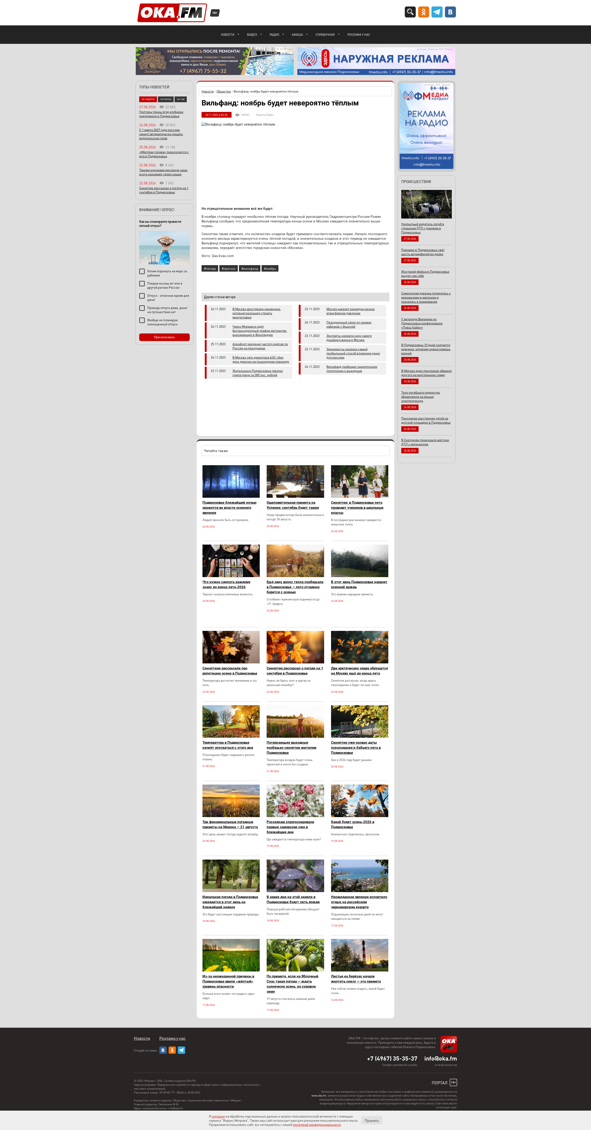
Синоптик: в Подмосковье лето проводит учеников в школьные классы (357, 508)
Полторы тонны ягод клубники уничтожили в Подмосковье (161, 114)
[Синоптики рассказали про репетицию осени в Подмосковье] (231, 662)
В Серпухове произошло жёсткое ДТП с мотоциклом (425, 442)
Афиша (297, 34)
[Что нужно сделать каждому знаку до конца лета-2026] (231, 576)
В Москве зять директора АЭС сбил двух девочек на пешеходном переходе (260, 359)
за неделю (148, 99)
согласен (218, 1116)
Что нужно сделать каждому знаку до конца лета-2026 (226, 584)
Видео (252, 34)
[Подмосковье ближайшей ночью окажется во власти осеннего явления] (231, 496)
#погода (210, 268)
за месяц (165, 99)
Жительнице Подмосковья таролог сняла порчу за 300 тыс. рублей (257, 373)
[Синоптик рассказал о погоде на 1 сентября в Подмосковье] (295, 662)
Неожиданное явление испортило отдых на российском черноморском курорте (359, 902)
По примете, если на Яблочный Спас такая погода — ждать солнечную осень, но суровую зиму (292, 984)
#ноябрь (270, 268)
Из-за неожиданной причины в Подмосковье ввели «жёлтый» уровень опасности (228, 981)
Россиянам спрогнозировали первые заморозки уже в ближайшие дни (290, 827)
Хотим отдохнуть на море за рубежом (167, 273)
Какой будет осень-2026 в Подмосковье (352, 824)
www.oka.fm (318, 1095)
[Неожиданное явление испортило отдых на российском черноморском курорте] (359, 891)
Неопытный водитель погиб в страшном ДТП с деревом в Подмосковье (422, 228)
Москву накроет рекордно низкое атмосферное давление (350, 311)
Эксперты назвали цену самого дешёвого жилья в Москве (349, 337)
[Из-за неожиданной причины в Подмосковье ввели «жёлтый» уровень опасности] (231, 970)
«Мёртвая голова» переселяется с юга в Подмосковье (164, 154)
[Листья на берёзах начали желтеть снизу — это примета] (359, 970)
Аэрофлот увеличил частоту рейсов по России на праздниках (260, 346)
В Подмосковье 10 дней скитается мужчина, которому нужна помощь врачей (425, 349)
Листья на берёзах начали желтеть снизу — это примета (356, 978)
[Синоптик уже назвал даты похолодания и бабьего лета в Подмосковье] (359, 736)
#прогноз (228, 268)
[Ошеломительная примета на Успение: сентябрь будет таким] (295, 496)
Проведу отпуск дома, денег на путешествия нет (167, 310)
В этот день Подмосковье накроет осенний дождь (359, 584)
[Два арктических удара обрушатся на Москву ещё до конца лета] (359, 662)
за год (180, 99)
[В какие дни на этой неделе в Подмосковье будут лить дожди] (295, 891)
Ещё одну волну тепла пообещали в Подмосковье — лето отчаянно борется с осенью (295, 587)
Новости (227, 34)
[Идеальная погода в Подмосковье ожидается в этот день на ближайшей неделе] (231, 891)
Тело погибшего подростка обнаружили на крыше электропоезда (420, 396)
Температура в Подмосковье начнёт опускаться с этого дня (227, 745)
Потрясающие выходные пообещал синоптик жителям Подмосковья (291, 747)
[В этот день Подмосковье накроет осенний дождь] (359, 576)
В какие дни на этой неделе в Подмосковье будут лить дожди (293, 899)
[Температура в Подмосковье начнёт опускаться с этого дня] (231, 736)
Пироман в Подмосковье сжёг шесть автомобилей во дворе (423, 252)
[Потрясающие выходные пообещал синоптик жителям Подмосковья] (295, 736)
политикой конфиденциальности (317, 1124)
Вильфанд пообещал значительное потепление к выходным (351, 368)
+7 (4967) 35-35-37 (392, 1058)
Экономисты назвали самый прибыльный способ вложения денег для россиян (353, 353)
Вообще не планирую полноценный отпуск (162, 322)
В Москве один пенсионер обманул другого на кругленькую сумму (426, 373)
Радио (274, 34)
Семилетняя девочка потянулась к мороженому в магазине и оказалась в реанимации (426, 297)
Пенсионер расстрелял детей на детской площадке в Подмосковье (426, 420)
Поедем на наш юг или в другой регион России (164, 285)
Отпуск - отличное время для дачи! (168, 297)
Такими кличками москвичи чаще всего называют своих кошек (163, 172)
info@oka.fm (440, 1058)
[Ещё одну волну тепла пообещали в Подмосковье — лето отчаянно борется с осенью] (295, 576)
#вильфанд (249, 268)
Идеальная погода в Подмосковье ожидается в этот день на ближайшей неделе (230, 902)
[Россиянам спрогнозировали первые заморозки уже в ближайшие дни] (295, 816)
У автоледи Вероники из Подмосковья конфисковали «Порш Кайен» (422, 323)
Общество (224, 91)
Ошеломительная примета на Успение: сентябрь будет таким (293, 505)
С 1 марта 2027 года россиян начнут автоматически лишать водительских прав (161, 134)
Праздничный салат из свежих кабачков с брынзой (348, 324)
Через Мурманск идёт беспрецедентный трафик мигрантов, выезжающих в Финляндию (259, 330)
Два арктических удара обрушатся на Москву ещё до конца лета (359, 670)
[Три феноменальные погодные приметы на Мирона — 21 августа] (231, 816)
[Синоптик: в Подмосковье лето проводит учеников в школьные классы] (359, 496)
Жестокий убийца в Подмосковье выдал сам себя (425, 273)
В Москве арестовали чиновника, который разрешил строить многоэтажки (256, 313)
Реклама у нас (358, 34)
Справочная (325, 34)
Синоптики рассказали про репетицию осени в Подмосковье (229, 670)
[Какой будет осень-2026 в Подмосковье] (359, 816)
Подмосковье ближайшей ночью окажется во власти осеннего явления (229, 508)
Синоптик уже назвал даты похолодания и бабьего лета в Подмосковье (356, 747)
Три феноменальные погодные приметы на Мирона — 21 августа (230, 824)
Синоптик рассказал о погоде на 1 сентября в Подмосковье (295, 670)
